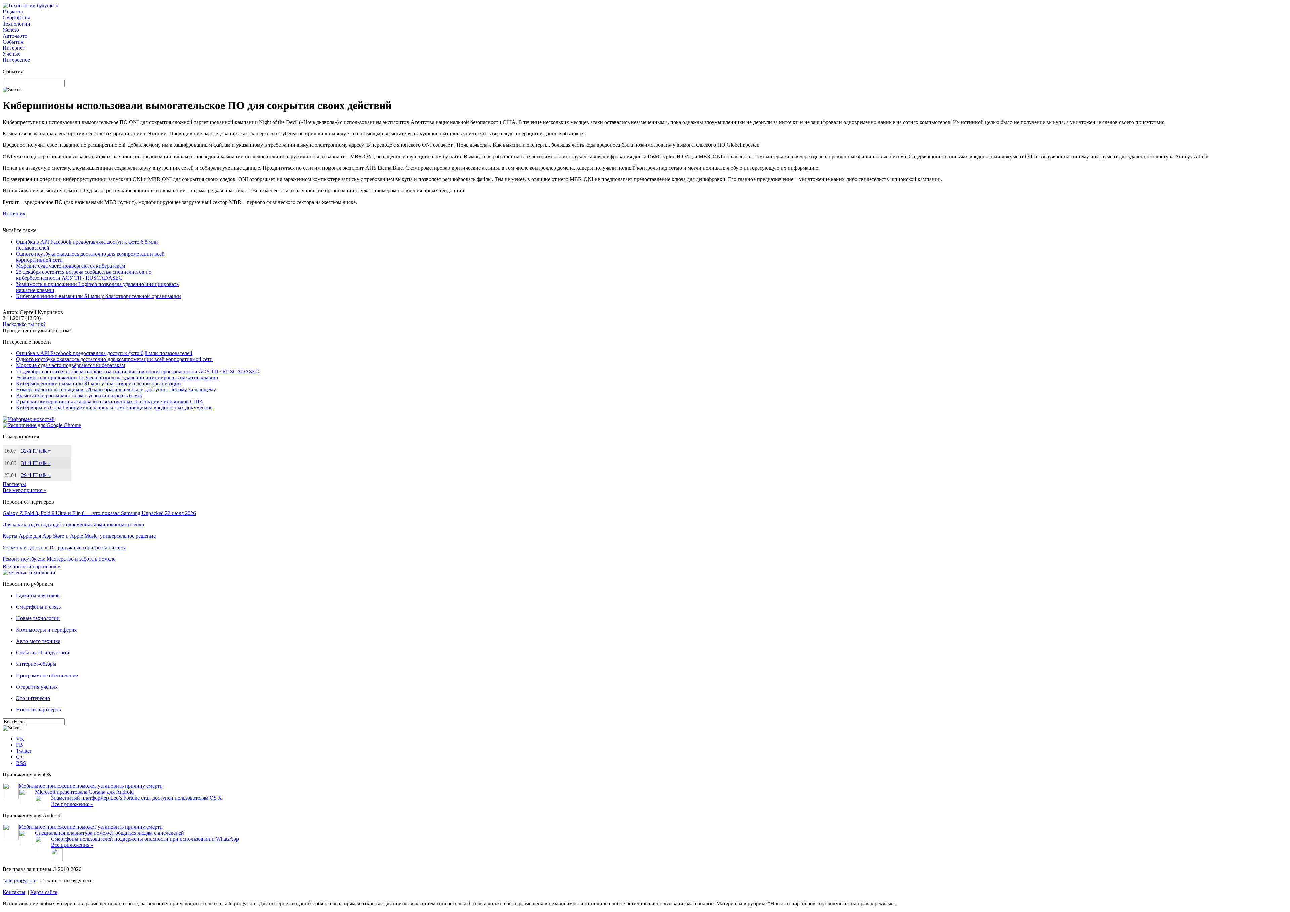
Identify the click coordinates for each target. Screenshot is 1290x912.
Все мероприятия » (24, 490)
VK (20, 739)
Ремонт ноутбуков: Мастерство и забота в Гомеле (59, 559)
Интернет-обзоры (36, 664)
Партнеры (14, 484)
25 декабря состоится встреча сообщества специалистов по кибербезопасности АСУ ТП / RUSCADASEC (84, 275)
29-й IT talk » (36, 475)
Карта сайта (43, 892)
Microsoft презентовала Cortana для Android (84, 792)
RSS (21, 763)
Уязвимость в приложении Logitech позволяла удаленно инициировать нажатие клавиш (117, 377)
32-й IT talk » (36, 451)
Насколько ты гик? (24, 324)
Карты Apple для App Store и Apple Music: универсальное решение (79, 536)
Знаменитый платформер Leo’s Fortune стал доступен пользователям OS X (136, 798)
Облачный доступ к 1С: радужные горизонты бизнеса (64, 547)
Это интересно (33, 698)
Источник (14, 213)
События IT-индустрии (42, 652)
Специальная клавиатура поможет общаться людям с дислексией (109, 833)
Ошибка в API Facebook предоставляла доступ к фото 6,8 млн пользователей (104, 353)
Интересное (16, 60)
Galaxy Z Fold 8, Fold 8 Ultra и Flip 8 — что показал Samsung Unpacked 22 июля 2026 (99, 513)
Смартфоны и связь (38, 607)
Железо (11, 30)
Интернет (14, 48)
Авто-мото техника (38, 641)
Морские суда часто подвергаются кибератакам (70, 266)
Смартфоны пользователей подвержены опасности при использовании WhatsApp (145, 839)
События (13, 42)
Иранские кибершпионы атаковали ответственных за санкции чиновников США (109, 401)
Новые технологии (38, 618)
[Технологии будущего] (30, 5)
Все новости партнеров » (31, 566)
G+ (19, 757)
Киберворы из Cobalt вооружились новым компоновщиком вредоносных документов (114, 407)
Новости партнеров (38, 709)
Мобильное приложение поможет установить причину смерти (91, 786)
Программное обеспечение (47, 675)
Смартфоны (16, 17)
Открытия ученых (37, 687)
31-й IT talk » (36, 463)
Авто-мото (15, 36)
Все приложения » (72, 804)
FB (19, 745)
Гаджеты (13, 11)
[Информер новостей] (29, 419)
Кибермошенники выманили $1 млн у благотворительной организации (98, 296)
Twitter (23, 751)
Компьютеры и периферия (46, 630)
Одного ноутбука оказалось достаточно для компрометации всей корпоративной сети (114, 359)
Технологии (16, 24)
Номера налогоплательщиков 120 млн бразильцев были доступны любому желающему (116, 389)
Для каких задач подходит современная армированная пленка (73, 524)
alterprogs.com (20, 880)
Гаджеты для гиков (38, 595)
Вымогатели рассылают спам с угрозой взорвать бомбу (79, 395)
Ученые (11, 54)
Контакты (14, 892)
